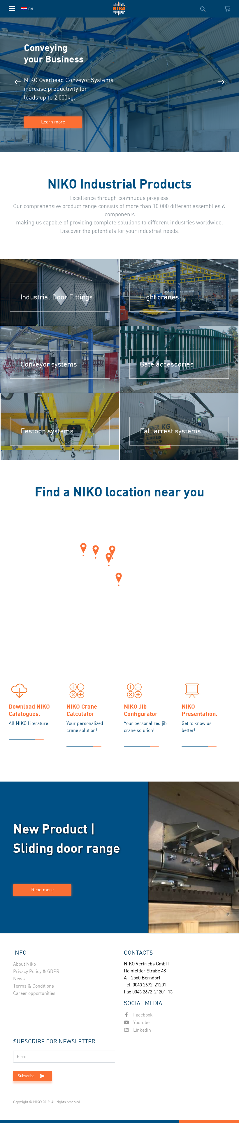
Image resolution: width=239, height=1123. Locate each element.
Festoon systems (47, 431)
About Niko (24, 964)
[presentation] (18, 82)
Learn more (53, 122)
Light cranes (159, 297)
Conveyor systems (48, 364)
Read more (42, 889)
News (19, 978)
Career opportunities (34, 993)
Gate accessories (167, 364)
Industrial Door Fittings (56, 297)
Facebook (142, 1015)
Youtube (141, 1022)
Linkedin (141, 1030)
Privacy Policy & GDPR (36, 971)
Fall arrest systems (170, 431)
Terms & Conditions (33, 986)
